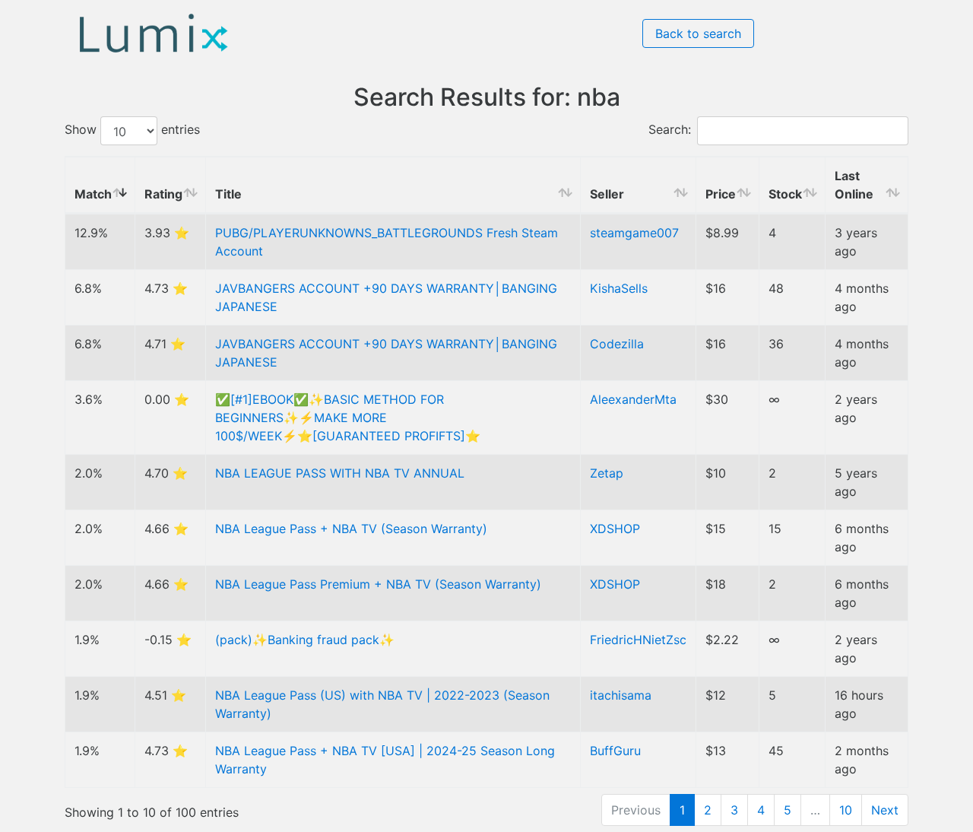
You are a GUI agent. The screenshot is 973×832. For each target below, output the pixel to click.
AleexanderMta (633, 399)
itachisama (620, 695)
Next (885, 810)
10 (845, 810)
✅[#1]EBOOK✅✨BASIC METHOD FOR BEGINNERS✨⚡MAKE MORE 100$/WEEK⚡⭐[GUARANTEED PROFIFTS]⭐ (347, 417)
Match (93, 194)
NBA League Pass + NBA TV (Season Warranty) (351, 528)
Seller (607, 194)
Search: (669, 130)
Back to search (698, 33)
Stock (785, 194)
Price (720, 194)
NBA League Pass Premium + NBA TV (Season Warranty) (378, 584)
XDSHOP (615, 528)
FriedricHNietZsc (638, 639)
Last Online (854, 185)
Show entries (132, 130)
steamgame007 (634, 232)
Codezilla (617, 343)
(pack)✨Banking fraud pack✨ (305, 639)
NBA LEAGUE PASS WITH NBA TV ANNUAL (339, 473)
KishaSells (619, 288)
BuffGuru (615, 750)
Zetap (606, 473)
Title (228, 194)
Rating (163, 194)
